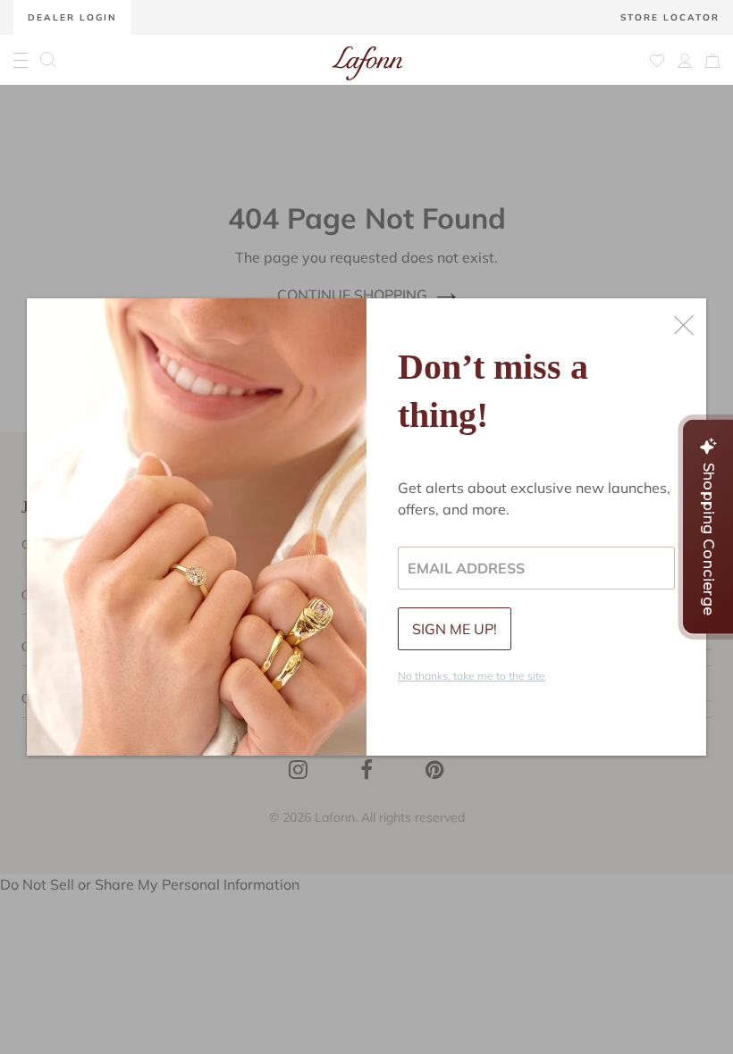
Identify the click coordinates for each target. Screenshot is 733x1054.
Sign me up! (454, 629)
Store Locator (670, 17)
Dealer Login (72, 17)
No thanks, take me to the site (471, 675)
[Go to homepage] (367, 60)
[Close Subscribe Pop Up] (683, 325)
